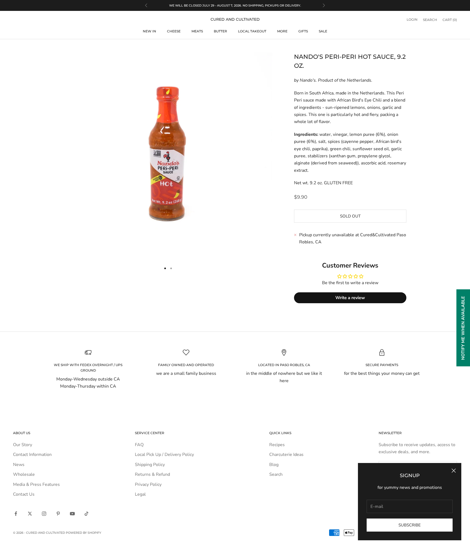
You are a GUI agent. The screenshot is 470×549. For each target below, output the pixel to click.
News (18, 465)
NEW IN (149, 31)
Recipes (277, 445)
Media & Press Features (36, 484)
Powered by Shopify (83, 533)
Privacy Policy (148, 484)
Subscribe (409, 525)
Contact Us (24, 494)
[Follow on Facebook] (15, 513)
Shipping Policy (150, 465)
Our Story (22, 445)
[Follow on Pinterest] (58, 513)
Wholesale (24, 474)
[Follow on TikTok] (86, 513)
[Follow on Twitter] (30, 513)
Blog (274, 465)
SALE (323, 31)
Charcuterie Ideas (286, 455)
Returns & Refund (152, 474)
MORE (282, 31)
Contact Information (32, 455)
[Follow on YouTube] (72, 513)
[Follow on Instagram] (44, 513)
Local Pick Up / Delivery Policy (164, 455)
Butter (220, 31)
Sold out (350, 216)
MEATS (197, 31)
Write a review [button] (350, 298)
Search (276, 474)
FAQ (139, 445)
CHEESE (174, 31)
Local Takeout (252, 31)
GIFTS (303, 31)
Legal (140, 494)
